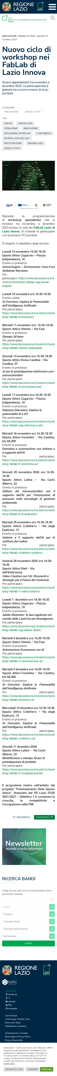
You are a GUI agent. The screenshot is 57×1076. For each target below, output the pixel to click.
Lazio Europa (11, 1015)
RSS (10, 1005)
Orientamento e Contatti (16, 1033)
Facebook (12, 994)
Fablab (8, 123)
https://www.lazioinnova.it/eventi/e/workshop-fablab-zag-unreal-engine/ (28, 282)
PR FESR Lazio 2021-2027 (17, 138)
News (10, 18)
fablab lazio (25, 123)
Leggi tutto (9, 1063)
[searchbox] (25, 914)
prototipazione (12, 143)
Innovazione (9, 36)
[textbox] (28, 907)
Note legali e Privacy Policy (17, 1036)
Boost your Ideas (13, 1022)
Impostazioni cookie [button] (14, 1069)
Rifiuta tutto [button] (46, 1069)
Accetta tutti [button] (32, 1069)
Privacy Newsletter (14, 1040)
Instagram (12, 1008)
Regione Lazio (35, 143)
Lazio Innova (44, 133)
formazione (10, 128)
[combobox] (28, 907)
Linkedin (12, 1001)
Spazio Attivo (26, 36)
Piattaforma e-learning (15, 1026)
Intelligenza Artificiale (17, 133)
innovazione (31, 128)
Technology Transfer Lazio (17, 1019)
